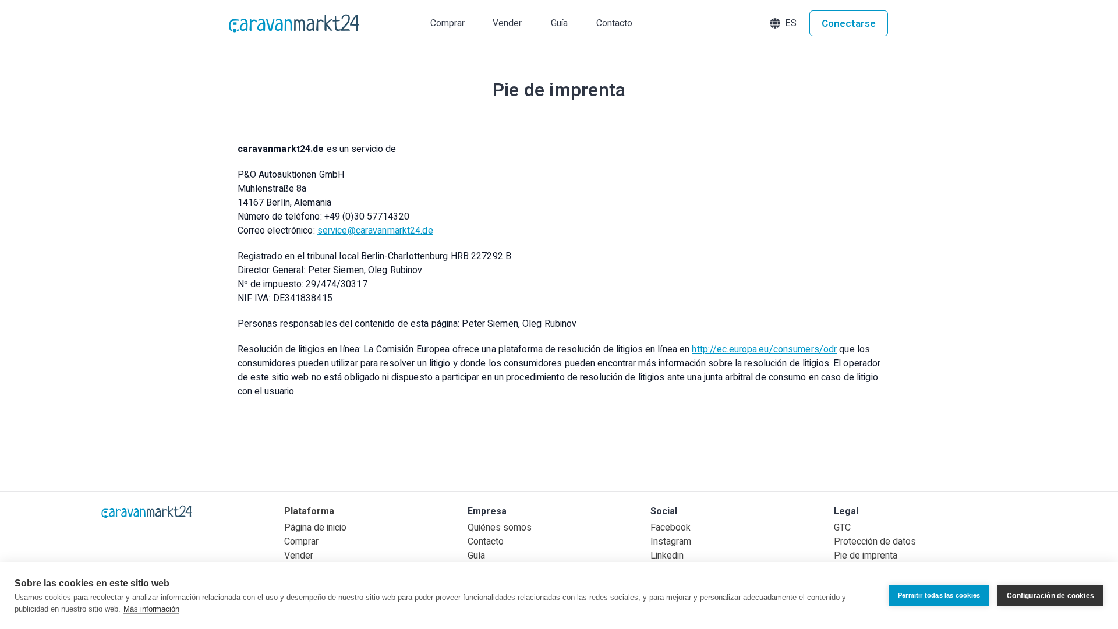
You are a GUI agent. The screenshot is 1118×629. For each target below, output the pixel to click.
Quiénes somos (500, 528)
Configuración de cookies (1050, 596)
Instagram (670, 542)
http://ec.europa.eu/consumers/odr (764, 349)
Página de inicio (315, 528)
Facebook (670, 528)
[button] (784, 23)
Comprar (301, 542)
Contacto (486, 542)
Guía (476, 556)
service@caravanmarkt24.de (375, 231)
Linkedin (667, 556)
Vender (298, 556)
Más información (151, 609)
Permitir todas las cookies (939, 595)
